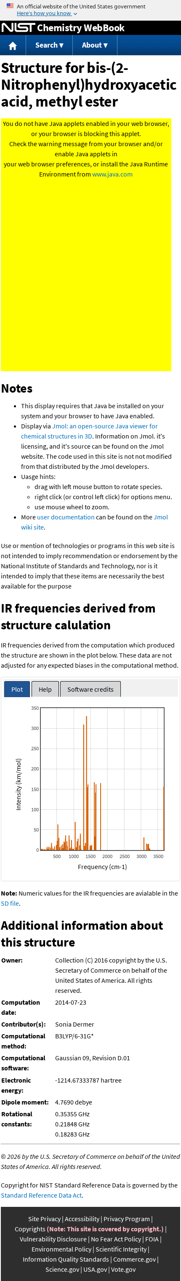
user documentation (66, 517)
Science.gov (62, 1269)
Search (46, 45)
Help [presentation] (45, 689)
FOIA (152, 1239)
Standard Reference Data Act (41, 1195)
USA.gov (95, 1269)
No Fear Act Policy (116, 1239)
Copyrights (30, 1229)
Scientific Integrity (121, 1249)
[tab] (17, 689)
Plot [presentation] (17, 689)
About (92, 45)
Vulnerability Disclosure (53, 1239)
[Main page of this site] (13, 45)
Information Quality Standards (66, 1259)
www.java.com (112, 174)
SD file (10, 903)
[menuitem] (13, 45)
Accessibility (82, 1218)
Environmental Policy (61, 1249)
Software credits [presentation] (90, 689)
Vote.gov (123, 1269)
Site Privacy (44, 1218)
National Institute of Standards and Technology (18, 27)
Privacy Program (127, 1218)
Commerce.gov (134, 1259)
